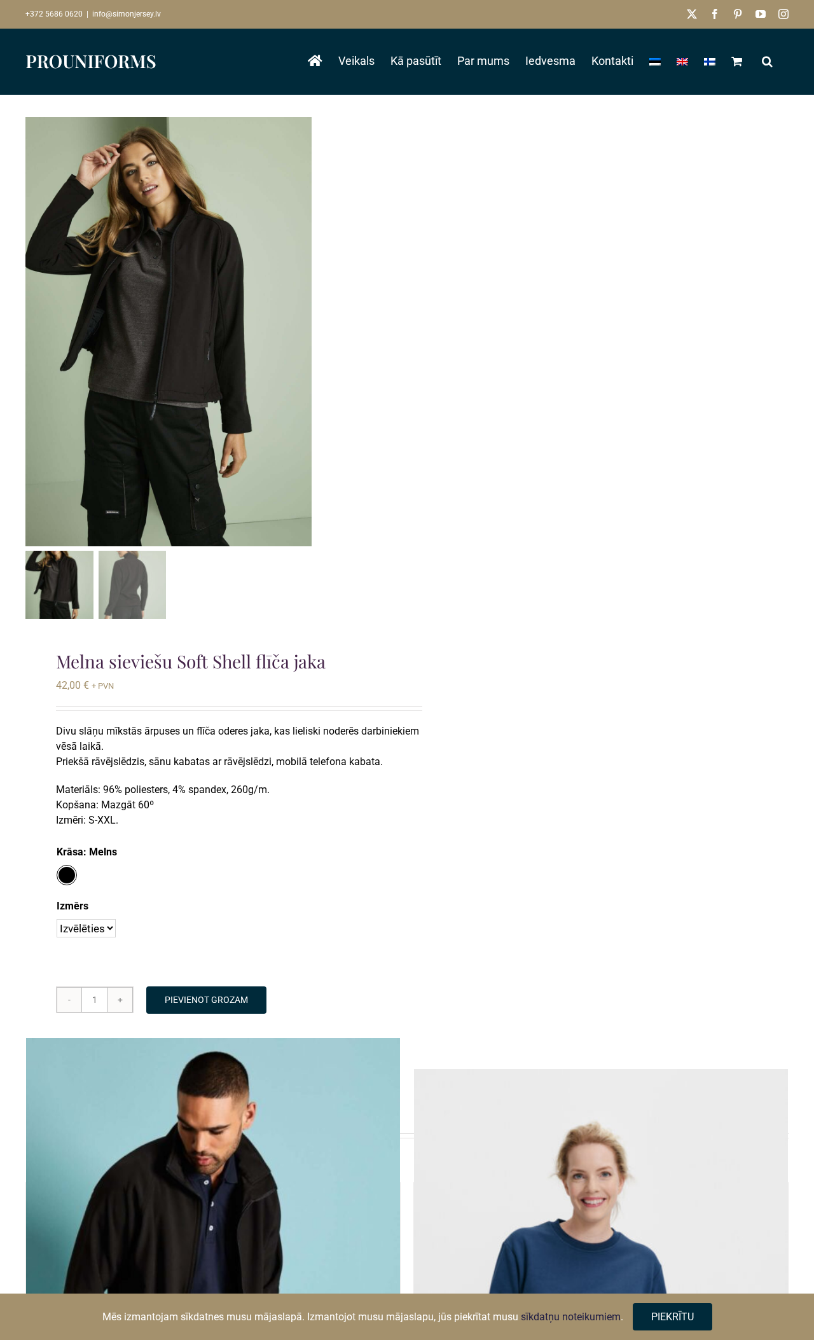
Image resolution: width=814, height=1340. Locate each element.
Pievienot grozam (206, 1000)
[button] (767, 61)
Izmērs (72, 906)
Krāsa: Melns (87, 852)
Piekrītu (672, 1317)
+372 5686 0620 (54, 14)
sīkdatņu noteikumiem (571, 1317)
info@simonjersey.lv (126, 14)
